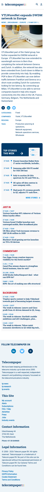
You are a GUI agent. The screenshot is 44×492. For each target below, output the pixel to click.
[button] (41, 5)
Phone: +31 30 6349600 (10, 441)
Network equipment (23, 129)
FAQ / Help (6, 409)
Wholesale (19, 135)
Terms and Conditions (11, 480)
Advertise (6, 412)
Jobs (4, 417)
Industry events (8, 420)
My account (7, 400)
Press (4, 415)
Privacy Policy (7, 471)
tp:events (5, 389)
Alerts (4, 403)
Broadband (13, 22)
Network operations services (27, 132)
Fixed (17, 113)
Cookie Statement (9, 477)
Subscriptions (7, 406)
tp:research (6, 386)
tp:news (5, 384)
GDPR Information (9, 474)
